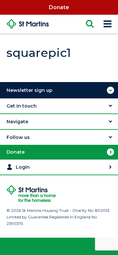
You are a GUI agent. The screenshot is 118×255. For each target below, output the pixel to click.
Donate (59, 7)
